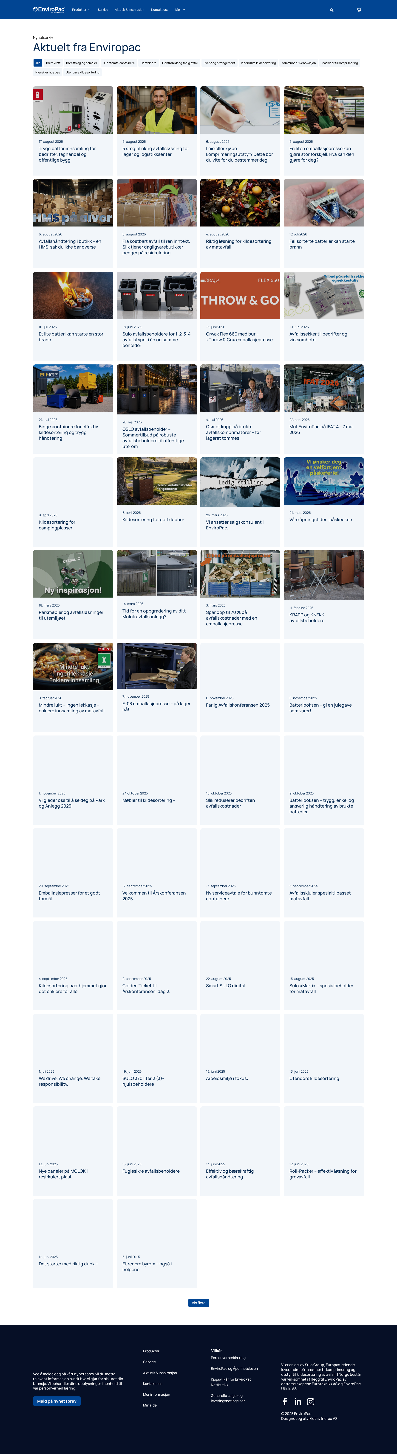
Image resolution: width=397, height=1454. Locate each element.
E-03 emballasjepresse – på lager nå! (156, 706)
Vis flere (198, 1302)
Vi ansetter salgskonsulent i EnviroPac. (235, 525)
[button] (331, 10)
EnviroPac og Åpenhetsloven (234, 1368)
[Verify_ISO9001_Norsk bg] (42, 1431)
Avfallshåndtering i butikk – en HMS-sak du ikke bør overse (70, 244)
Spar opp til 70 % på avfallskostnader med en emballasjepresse (231, 618)
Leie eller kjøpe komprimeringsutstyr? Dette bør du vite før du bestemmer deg (239, 154)
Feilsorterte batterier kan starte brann (322, 244)
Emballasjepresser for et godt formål (69, 896)
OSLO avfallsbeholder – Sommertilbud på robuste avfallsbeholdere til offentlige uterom (153, 437)
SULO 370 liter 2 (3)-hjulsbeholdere (143, 1081)
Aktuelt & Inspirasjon (129, 9)
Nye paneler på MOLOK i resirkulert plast (63, 1174)
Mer (178, 9)
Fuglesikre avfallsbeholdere (151, 1171)
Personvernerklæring (228, 1357)
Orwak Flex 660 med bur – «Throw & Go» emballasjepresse (239, 337)
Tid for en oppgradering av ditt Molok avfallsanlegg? (154, 614)
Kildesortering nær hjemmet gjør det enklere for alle (73, 988)
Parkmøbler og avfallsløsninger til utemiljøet (71, 615)
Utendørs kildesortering (314, 1078)
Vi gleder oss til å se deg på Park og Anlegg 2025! (72, 803)
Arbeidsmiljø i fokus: (227, 1078)
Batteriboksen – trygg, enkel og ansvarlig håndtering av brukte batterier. (321, 806)
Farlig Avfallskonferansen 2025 (238, 705)
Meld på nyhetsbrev (57, 1401)
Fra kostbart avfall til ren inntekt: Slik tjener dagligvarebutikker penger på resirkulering (156, 247)
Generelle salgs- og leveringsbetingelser (228, 1398)
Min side (150, 1405)
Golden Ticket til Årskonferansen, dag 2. (146, 988)
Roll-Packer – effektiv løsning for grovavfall (323, 1174)
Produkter (79, 9)
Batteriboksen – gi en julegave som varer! (320, 708)
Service (103, 9)
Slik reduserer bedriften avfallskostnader (230, 800)
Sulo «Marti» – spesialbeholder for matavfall (321, 988)
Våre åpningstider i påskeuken (320, 520)
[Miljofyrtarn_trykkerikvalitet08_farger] (66, 1428)
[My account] (345, 10)
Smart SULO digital (225, 986)
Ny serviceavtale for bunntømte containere (239, 896)
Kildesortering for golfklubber (153, 520)
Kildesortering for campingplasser (57, 525)
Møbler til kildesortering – (148, 798)
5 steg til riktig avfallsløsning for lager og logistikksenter (155, 151)
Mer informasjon (156, 1394)
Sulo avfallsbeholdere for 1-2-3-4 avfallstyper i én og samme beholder (156, 339)
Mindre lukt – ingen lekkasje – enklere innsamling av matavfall (72, 708)
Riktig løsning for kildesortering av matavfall (239, 244)
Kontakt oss (159, 9)
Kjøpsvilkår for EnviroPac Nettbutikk (231, 1382)
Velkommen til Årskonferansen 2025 (154, 896)
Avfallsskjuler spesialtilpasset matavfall (320, 896)
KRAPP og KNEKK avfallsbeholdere (306, 618)
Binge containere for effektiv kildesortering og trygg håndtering (68, 432)
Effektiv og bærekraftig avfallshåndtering (230, 1174)
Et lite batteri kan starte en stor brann (71, 337)
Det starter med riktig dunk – (68, 1264)
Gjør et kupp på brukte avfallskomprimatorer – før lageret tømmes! (233, 432)
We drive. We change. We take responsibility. (69, 1081)
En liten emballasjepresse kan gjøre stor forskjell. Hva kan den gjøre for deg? (321, 154)
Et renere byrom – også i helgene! (147, 1266)
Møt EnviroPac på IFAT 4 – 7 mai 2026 (321, 429)
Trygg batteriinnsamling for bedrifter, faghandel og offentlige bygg (67, 154)
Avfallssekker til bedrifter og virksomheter (318, 337)
